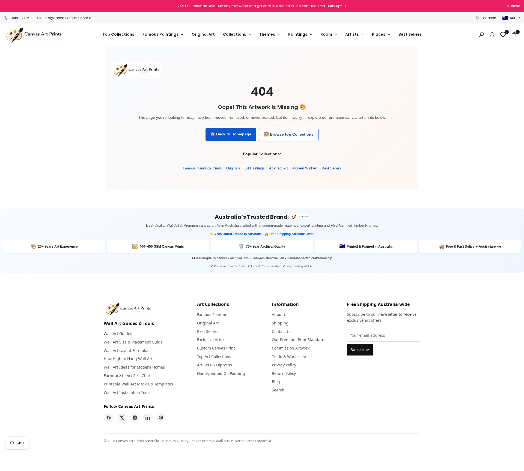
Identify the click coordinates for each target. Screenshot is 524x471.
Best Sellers (331, 168)
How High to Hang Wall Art (128, 358)
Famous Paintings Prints (202, 168)
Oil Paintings (255, 168)
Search (278, 390)
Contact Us (281, 331)
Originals (233, 168)
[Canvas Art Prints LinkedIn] (148, 418)
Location (489, 18)
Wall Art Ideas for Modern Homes (134, 367)
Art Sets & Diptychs (214, 364)
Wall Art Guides (118, 333)
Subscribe (360, 349)
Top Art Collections (214, 356)
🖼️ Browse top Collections (289, 134)
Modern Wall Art (304, 168)
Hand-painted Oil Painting (221, 373)
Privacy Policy (284, 364)
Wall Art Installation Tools (127, 392)
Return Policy (284, 373)
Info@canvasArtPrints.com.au (69, 18)
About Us (280, 314)
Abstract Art (278, 168)
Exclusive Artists (212, 339)
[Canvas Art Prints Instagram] (135, 418)
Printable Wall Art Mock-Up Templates (138, 384)
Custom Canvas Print (216, 348)
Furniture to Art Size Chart (128, 375)
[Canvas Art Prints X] (122, 418)
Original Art (208, 323)
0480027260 (21, 18)
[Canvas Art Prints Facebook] (109, 418)
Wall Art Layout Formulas (126, 350)
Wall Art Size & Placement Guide (133, 342)
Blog (276, 381)
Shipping (280, 323)
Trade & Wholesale (289, 356)
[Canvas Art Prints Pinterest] (161, 418)
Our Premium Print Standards (299, 339)
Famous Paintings (213, 314)
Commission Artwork (290, 348)
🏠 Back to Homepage (230, 134)
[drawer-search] (481, 34)
